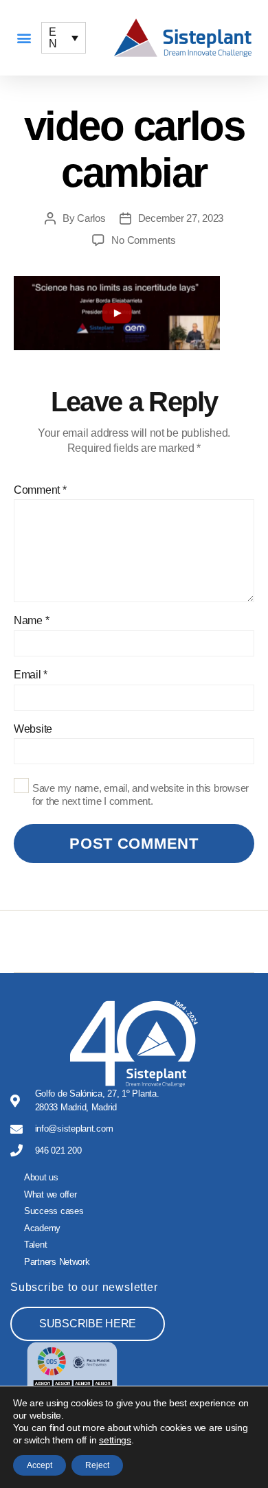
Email (30, 674)
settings (115, 1439)
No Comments (143, 240)
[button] (23, 38)
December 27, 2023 (181, 218)
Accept (39, 1465)
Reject (97, 1465)
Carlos (91, 218)
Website (33, 729)
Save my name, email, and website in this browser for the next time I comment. (140, 794)
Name (31, 620)
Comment (40, 490)
